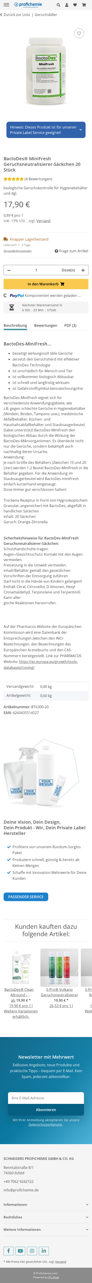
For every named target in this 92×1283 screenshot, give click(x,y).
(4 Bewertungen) (38, 178)
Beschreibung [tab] (15, 325)
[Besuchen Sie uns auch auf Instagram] (32, 1251)
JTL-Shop (53, 1277)
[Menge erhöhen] (83, 270)
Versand (43, 220)
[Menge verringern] (9, 270)
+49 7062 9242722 (18, 1181)
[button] (60, 4)
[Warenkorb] (83, 4)
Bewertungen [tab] (45, 325)
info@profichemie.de (21, 1190)
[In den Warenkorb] (7, 22)
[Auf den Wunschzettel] (79, 33)
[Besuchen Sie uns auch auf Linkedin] (44, 1251)
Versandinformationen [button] (17, 251)
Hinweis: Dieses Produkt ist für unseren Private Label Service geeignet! (43, 130)
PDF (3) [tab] (70, 325)
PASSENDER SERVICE (26, 896)
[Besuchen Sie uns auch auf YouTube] (20, 1251)
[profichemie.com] (28, 5)
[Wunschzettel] (75, 4)
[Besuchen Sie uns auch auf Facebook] (9, 1251)
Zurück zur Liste (17, 14)
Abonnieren (46, 1109)
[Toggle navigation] (6, 3)
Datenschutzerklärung (46, 1124)
